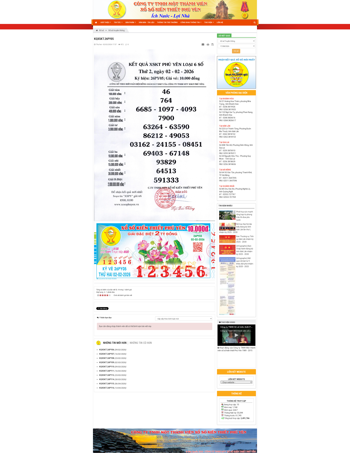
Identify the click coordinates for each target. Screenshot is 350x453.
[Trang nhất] (96, 22)
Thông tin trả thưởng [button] (167, 22)
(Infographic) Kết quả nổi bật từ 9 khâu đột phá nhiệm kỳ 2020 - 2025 (244, 262)
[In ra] (208, 44)
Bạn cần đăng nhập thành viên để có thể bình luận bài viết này (125, 326)
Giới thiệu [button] (105, 22)
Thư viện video (228, 322)
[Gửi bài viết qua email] (203, 44)
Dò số (236, 51)
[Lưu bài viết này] (213, 44)
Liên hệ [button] (220, 22)
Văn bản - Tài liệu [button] (146, 22)
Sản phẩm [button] (130, 22)
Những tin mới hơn (114, 342)
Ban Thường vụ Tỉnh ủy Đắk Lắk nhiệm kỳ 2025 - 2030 (245, 239)
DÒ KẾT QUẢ (224, 36)
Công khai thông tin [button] (190, 22)
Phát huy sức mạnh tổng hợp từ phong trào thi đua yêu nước (244, 216)
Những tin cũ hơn (141, 342)
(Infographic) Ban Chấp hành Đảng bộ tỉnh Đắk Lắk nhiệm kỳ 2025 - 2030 (244, 250)
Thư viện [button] (208, 22)
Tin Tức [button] (117, 22)
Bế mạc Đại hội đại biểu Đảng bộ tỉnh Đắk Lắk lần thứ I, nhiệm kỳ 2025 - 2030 (235, 228)
